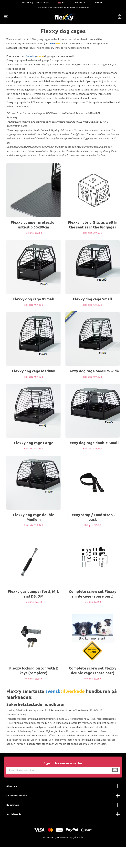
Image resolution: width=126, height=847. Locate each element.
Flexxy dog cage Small (92, 299)
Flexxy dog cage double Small (92, 443)
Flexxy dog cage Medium (33, 371)
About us (11, 786)
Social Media (13, 814)
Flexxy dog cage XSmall (33, 299)
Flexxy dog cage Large (33, 443)
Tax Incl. (79, 2)
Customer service (16, 795)
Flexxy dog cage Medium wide (92, 371)
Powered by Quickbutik (71, 837)
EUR (97, 2)
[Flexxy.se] (64, 17)
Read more (12, 805)
